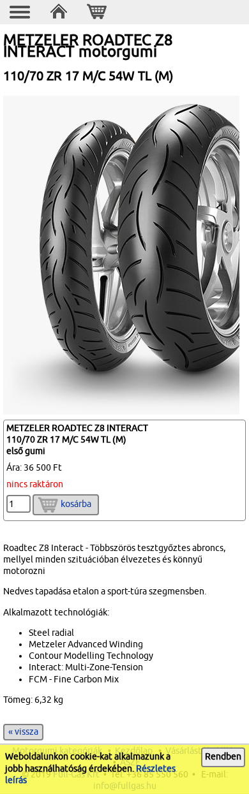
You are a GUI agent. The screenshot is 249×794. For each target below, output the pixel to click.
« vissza (23, 731)
